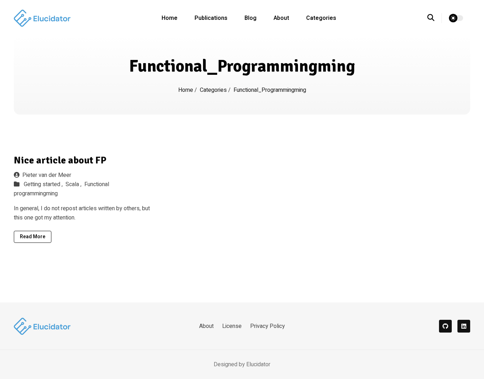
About (281, 18)
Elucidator (258, 364)
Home (170, 18)
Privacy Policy (267, 326)
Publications (211, 18)
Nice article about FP (60, 160)
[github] (445, 326)
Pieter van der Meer (46, 175)
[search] (434, 18)
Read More (32, 236)
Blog (250, 18)
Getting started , (44, 184)
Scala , (74, 184)
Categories (321, 18)
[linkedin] (463, 326)
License (232, 326)
